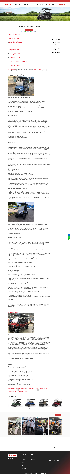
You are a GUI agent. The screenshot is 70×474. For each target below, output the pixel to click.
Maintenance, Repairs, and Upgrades (14, 49)
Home (22, 456)
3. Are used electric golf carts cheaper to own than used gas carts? (18, 64)
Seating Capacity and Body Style (13, 41)
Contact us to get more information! (13, 312)
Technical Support (24, 462)
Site (39, 28)
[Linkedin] (8, 458)
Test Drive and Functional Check (13, 54)
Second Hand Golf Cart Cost (22, 388)
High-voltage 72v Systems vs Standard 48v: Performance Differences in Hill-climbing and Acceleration (21, 442)
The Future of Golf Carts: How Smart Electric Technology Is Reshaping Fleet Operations (20, 447)
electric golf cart (15, 74)
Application (23, 459)
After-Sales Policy (24, 469)
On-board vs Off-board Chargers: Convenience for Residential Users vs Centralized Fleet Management (48, 443)
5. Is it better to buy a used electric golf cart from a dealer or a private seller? (20, 66)
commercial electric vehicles (38, 69)
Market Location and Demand (13, 43)
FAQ (9, 60)
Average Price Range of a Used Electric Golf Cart (15, 34)
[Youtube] (10, 458)
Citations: (9, 68)
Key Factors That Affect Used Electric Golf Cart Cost (16, 35)
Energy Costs (11, 50)
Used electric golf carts (11, 69)
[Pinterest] (14, 458)
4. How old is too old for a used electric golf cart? (16, 65)
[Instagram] (12, 458)
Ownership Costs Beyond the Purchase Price (14, 46)
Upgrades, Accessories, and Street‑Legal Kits (15, 42)
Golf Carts (32, 456)
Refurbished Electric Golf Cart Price (23, 391)
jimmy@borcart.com (50, 463)
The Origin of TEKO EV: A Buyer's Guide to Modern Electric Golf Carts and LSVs (19, 443)
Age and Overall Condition (12, 37)
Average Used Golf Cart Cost (12, 391)
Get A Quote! (53, 454)
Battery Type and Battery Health (14, 38)
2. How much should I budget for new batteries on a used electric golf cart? (19, 62)
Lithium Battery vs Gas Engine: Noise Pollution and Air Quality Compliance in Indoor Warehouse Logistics (48, 447)
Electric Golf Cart (55, 398)
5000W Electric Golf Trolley (42, 408)
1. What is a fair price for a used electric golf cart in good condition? (18, 61)
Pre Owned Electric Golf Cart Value (33, 388)
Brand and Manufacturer (12, 39)
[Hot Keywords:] (57, 1)
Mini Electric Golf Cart (28, 408)
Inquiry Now (62, 4)
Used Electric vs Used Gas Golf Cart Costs (14, 45)
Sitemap (46, 473)
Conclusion (9, 58)
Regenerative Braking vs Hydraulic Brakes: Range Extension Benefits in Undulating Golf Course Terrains (48, 442)
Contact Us (23, 465)
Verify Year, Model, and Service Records (14, 57)
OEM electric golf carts (39, 74)
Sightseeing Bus (33, 459)
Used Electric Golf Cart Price (12, 388)
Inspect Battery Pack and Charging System (15, 53)
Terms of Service (24, 468)
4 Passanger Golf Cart (15, 408)
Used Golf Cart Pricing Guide (43, 388)
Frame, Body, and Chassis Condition (14, 56)
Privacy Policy (24, 466)
